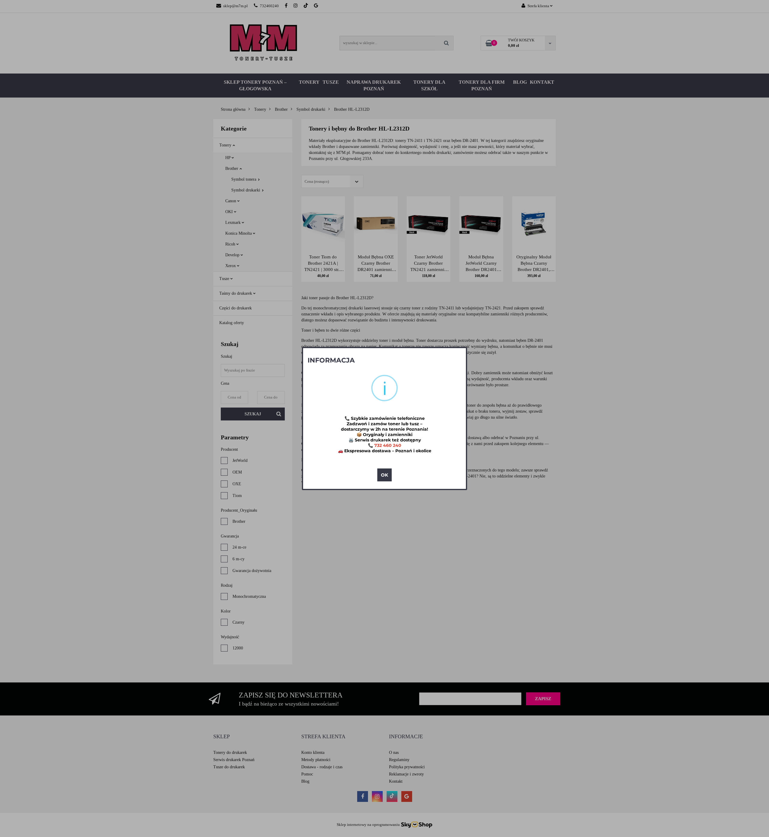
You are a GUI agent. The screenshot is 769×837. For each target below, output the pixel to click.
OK (384, 475)
